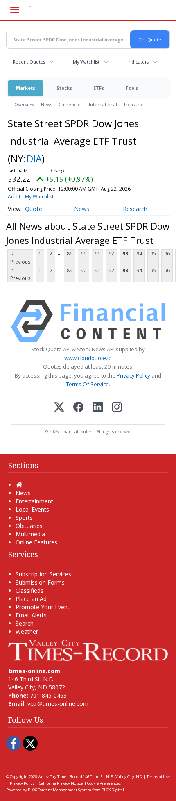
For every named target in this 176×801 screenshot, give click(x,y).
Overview (24, 104)
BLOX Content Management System (59, 789)
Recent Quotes (29, 62)
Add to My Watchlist (31, 196)
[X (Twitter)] (59, 407)
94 (139, 253)
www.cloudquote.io (88, 358)
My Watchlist (86, 62)
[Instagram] (116, 407)
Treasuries (134, 104)
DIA (34, 158)
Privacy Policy (133, 375)
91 (97, 253)
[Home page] (88, 649)
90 (83, 253)
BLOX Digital (113, 789)
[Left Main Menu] (14, 9)
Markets (25, 88)
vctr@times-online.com (57, 704)
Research (135, 209)
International (103, 104)
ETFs (98, 88)
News (46, 104)
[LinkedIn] (97, 407)
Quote (33, 209)
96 (167, 253)
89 (69, 253)
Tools (131, 88)
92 (111, 253)
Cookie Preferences (104, 783)
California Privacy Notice (61, 783)
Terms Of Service (87, 384)
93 (125, 253)
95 (153, 253)
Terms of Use (158, 776)
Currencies (70, 104)
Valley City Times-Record (60, 776)
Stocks (64, 88)
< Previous (20, 257)
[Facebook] (78, 407)
